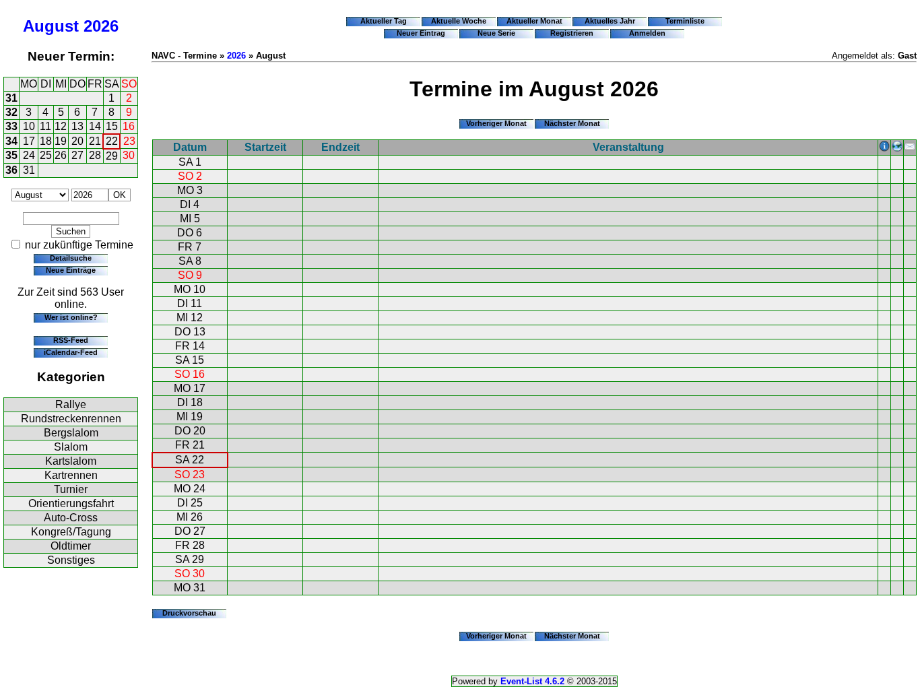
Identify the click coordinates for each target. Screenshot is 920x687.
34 (11, 141)
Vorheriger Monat (496, 123)
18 (46, 141)
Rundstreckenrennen (71, 418)
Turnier (71, 489)
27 (77, 155)
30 (129, 155)
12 (61, 126)
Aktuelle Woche (458, 21)
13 (77, 126)
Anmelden (647, 33)
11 (45, 126)
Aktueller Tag (383, 21)
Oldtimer (71, 546)
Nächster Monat (572, 123)
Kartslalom (70, 461)
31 (11, 98)
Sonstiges (71, 560)
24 (29, 155)
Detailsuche (71, 258)
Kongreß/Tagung (71, 531)
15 (112, 126)
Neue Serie (496, 33)
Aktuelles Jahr (610, 21)
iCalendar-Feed (71, 352)
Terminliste (684, 21)
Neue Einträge (71, 270)
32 (11, 112)
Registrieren (571, 33)
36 (11, 170)
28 (95, 155)
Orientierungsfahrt (71, 503)
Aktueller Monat (534, 21)
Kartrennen (71, 475)
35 (11, 155)
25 (46, 155)
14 (95, 126)
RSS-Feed (70, 340)
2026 (101, 26)
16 (129, 126)
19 (61, 141)
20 (77, 141)
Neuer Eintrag (421, 33)
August (51, 26)
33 (11, 126)
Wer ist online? (71, 317)
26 (61, 155)
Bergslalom (71, 432)
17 (29, 141)
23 (129, 141)
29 (112, 156)
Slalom (71, 447)
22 (112, 141)
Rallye (70, 404)
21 (95, 141)
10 (29, 126)
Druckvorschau (189, 613)
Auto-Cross (71, 517)
